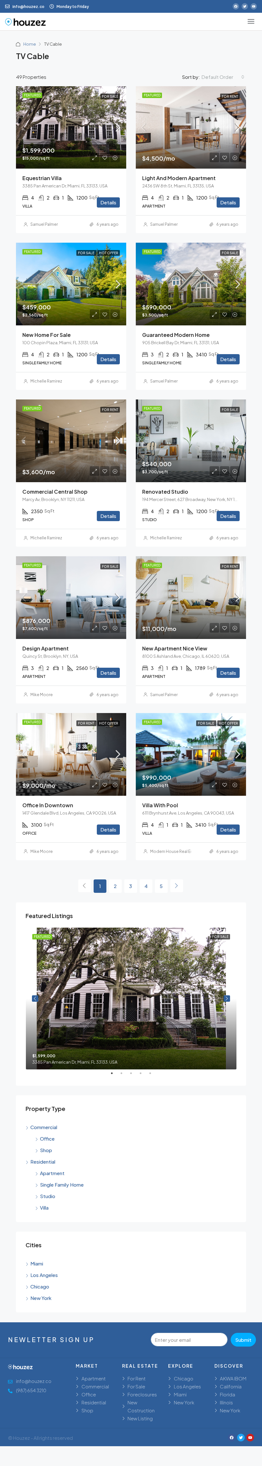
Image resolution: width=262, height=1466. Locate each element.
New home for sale (46, 334)
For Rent (136, 1378)
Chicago (39, 1286)
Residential (42, 1161)
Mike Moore (41, 694)
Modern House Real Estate (175, 851)
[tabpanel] (131, 998)
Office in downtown (47, 805)
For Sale (136, 1386)
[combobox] (223, 77)
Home (29, 44)
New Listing (140, 1418)
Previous (35, 998)
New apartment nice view (174, 648)
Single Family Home (62, 1184)
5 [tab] (153, 1076)
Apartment (52, 1173)
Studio (47, 1196)
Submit (243, 1340)
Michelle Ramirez (46, 381)
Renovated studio (165, 491)
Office (47, 1139)
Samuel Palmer (44, 224)
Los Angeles (44, 1275)
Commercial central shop (55, 491)
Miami (36, 1263)
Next (227, 998)
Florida (227, 1394)
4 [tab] (144, 1076)
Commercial (43, 1127)
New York (40, 1298)
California (231, 1386)
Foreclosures (142, 1394)
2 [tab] (124, 1076)
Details (108, 202)
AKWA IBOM (233, 1378)
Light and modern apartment (179, 178)
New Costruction (141, 1406)
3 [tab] (134, 1076)
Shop (46, 1150)
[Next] (176, 885)
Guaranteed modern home (176, 334)
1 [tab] (115, 1076)
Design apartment (45, 648)
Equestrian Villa (42, 178)
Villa (44, 1207)
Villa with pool (160, 805)
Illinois (226, 1402)
